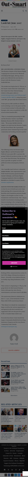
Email (4, 228)
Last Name (5, 243)
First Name (5, 235)
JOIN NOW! (14, 263)
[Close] (26, 209)
